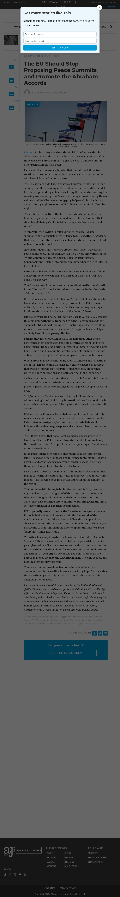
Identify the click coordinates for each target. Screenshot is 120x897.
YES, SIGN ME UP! (60, 47)
